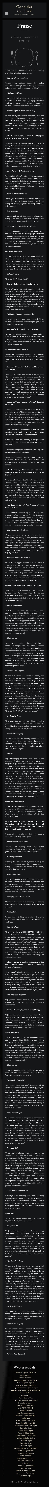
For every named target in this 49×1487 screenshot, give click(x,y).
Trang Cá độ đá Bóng (26, 1433)
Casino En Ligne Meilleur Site (26, 1373)
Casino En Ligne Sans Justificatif (26, 1400)
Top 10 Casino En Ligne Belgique (25, 1388)
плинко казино (26, 1410)
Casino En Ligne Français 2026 (25, 1448)
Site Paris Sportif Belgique (26, 1385)
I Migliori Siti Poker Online (25, 1438)
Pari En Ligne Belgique (25, 1383)
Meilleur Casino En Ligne (25, 1471)
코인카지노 (26, 1463)
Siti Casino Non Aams (26, 1453)
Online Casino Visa (25, 1398)
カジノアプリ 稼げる (25, 1408)
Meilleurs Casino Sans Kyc (26, 1415)
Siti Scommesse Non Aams (26, 1435)
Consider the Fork (30, 37)
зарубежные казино (25, 1413)
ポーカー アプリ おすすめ (25, 1473)
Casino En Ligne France (25, 1450)
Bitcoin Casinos (25, 1375)
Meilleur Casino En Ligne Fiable (25, 1380)
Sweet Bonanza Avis (25, 1403)
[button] (6, 13)
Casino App (25, 1395)
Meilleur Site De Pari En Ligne (26, 1425)
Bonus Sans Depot (26, 1430)
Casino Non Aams (25, 1378)
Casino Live (25, 1418)
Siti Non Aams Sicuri (25, 1460)
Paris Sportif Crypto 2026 (25, 1420)
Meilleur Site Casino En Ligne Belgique (25, 1390)
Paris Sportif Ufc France (26, 1405)
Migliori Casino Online (25, 1458)
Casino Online (25, 1393)
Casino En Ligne (26, 1428)
